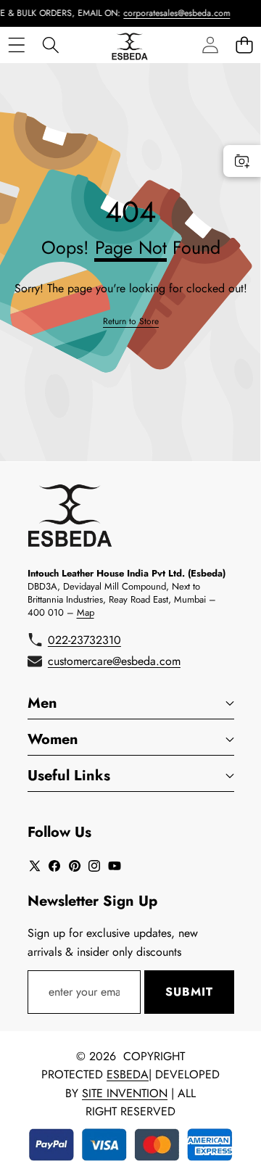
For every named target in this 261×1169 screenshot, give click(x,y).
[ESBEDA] (130, 45)
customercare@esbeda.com (114, 661)
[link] (131, 322)
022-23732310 (84, 640)
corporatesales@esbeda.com (170, 13)
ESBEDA (128, 1074)
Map (85, 612)
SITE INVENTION (124, 1093)
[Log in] (210, 44)
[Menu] (16, 44)
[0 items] (244, 44)
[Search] (50, 44)
